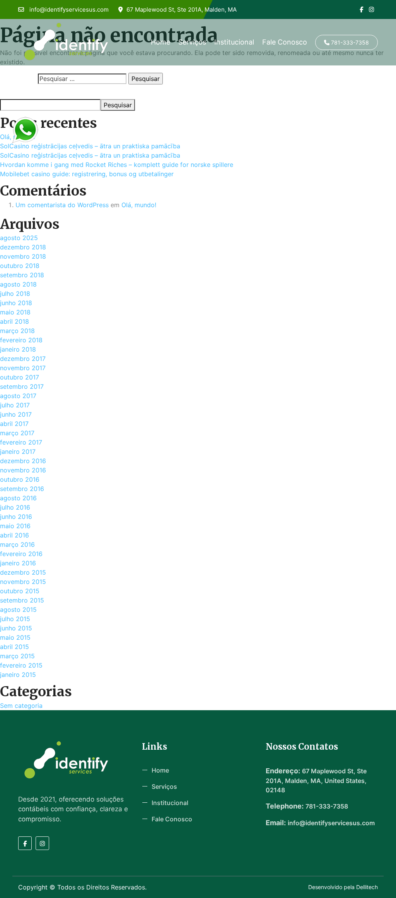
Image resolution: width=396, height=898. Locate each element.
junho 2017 (16, 414)
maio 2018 (15, 312)
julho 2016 (15, 507)
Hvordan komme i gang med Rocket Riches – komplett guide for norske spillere (116, 164)
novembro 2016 (23, 470)
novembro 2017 (23, 368)
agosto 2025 (19, 238)
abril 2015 (14, 647)
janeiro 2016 (18, 563)
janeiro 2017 (18, 451)
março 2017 (17, 433)
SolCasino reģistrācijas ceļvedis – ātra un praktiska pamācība (90, 146)
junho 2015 (16, 628)
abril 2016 (14, 535)
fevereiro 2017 (21, 442)
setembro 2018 (22, 275)
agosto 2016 (18, 498)
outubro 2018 (19, 266)
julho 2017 (15, 405)
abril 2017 (14, 424)
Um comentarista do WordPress (62, 205)
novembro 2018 (23, 256)
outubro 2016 (19, 479)
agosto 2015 (18, 609)
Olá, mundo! (138, 205)
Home (160, 42)
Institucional (234, 42)
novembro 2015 (23, 582)
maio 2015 (15, 637)
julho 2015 (15, 619)
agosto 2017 (18, 396)
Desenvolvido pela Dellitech (343, 887)
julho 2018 (15, 293)
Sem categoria (21, 705)
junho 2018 (16, 303)
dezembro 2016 (23, 461)
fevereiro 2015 (21, 665)
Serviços (192, 42)
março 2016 (17, 544)
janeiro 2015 (18, 674)
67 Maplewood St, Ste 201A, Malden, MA (181, 9)
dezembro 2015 (23, 572)
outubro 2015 (19, 591)
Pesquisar (12, 92)
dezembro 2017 (23, 358)
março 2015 (17, 656)
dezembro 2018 (23, 247)
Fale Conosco (284, 42)
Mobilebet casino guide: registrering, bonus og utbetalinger (87, 174)
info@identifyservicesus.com (68, 9)
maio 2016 (15, 526)
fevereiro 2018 (21, 340)
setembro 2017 (22, 386)
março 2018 (17, 331)
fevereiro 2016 (21, 554)
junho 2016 (16, 516)
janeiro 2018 (18, 349)
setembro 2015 (22, 600)
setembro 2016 (22, 489)
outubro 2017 (19, 377)
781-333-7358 (349, 42)
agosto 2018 (18, 284)
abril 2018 (14, 321)
